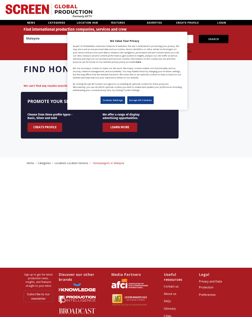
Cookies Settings (113, 100)
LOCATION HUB (87, 22)
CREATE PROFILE (187, 22)
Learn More (120, 127)
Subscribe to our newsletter (38, 296)
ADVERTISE (154, 22)
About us (170, 294)
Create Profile (44, 127)
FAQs (167, 301)
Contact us (171, 286)
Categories (44, 163)
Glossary (170, 308)
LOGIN (221, 22)
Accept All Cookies (140, 100)
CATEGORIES (56, 22)
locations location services (71, 163)
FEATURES (118, 22)
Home (30, 163)
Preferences (207, 295)
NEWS (31, 22)
